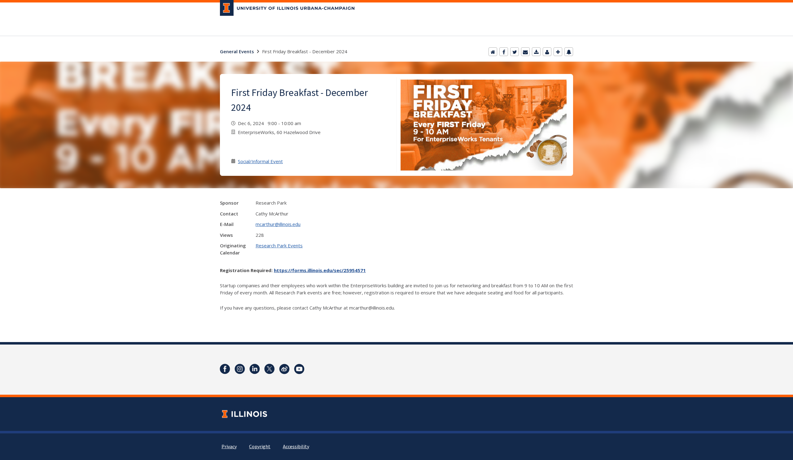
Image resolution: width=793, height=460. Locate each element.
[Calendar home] (493, 51)
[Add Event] (558, 51)
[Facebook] (503, 51)
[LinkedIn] (254, 369)
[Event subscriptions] (568, 51)
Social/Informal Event (260, 161)
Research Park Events (279, 245)
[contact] (547, 51)
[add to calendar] (536, 51)
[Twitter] (514, 51)
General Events (237, 51)
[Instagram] (240, 369)
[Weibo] (284, 369)
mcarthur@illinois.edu (278, 224)
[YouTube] (299, 369)
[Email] (525, 51)
